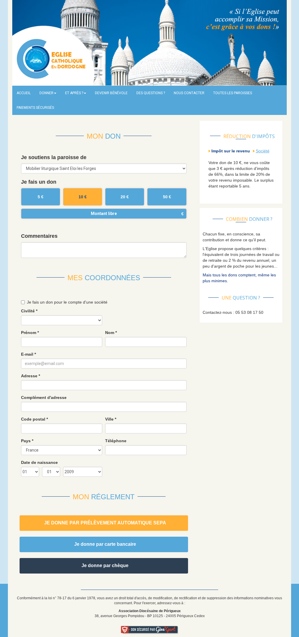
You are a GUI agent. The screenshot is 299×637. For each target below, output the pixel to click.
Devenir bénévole (111, 93)
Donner (46, 93)
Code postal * (34, 419)
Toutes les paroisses (232, 93)
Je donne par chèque (104, 565)
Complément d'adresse (44, 397)
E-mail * (28, 354)
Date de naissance (39, 462)
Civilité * (29, 311)
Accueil (24, 93)
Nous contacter (189, 93)
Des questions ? (150, 93)
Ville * (110, 419)
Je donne (105, 522)
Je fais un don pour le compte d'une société (67, 302)
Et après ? (74, 93)
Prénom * (30, 332)
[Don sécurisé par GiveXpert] (149, 630)
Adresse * (30, 375)
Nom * (111, 332)
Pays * (27, 440)
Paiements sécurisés (35, 108)
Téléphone (115, 440)
